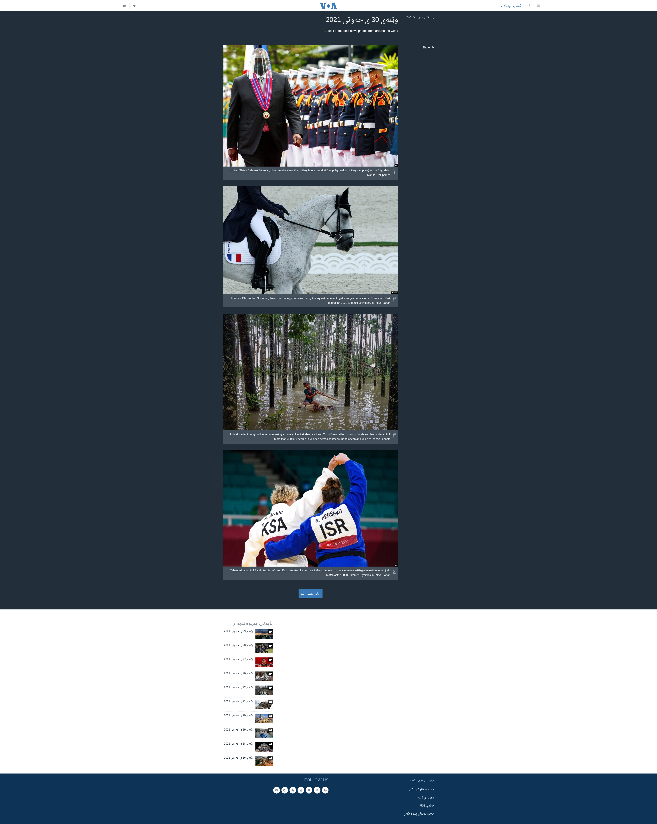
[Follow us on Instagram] (301, 790)
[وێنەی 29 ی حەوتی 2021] (264, 634)
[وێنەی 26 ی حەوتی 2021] (264, 676)
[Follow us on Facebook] (325, 790)
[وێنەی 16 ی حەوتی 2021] (264, 761)
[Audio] (134, 6)
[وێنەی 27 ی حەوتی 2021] (264, 662)
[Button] (428, 48)
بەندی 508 (427, 805)
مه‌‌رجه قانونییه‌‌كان (421, 789)
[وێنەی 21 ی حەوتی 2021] (264, 704)
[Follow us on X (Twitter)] (317, 790)
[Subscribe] (276, 790)
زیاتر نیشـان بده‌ (310, 593)
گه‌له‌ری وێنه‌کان (511, 6)
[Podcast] (284, 790)
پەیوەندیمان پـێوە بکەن (418, 813)
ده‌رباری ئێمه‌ (425, 797)
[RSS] (292, 790)
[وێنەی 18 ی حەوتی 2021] (264, 747)
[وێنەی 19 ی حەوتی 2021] (264, 733)
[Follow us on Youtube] (309, 790)
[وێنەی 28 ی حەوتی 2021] (264, 648)
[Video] (124, 6)
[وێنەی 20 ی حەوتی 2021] (264, 718)
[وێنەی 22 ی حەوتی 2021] (264, 690)
